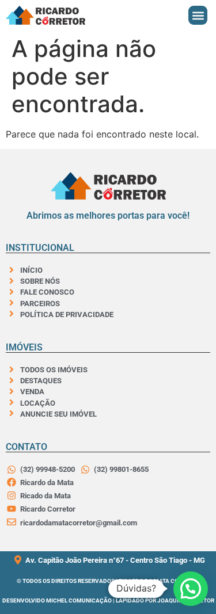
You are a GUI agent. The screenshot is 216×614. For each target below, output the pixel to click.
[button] (197, 15)
